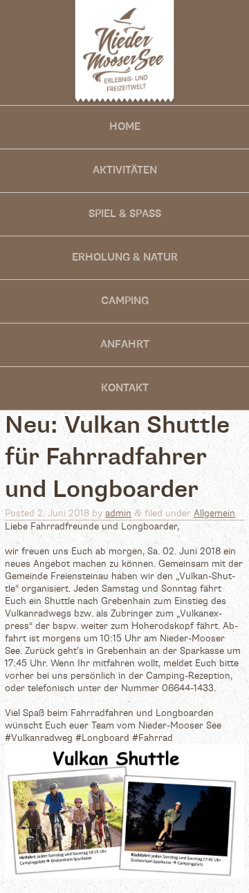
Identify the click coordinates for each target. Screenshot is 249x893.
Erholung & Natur (125, 257)
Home (124, 127)
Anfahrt (124, 344)
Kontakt (125, 388)
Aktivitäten (125, 170)
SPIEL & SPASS (125, 214)
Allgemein (214, 513)
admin (118, 513)
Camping (125, 301)
